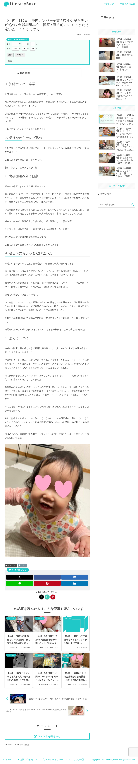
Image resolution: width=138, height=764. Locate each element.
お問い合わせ (26, 759)
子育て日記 (12, 565)
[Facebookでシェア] (47, 577)
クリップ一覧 (77, 759)
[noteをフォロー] (47, 597)
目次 (22, 73)
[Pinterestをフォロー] (52, 597)
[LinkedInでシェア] (74, 583)
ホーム (8, 759)
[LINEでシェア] (19, 583)
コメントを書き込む (49, 736)
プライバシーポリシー (52, 759)
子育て (23, 565)
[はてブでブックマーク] (74, 577)
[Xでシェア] (19, 577)
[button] (132, 204)
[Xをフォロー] (41, 597)
